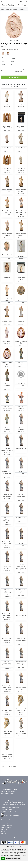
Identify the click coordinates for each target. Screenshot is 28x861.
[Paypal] (13, 842)
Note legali (3, 833)
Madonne (8, 9)
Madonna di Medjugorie (18, 9)
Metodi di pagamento (6, 823)
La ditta (17, 823)
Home (2, 9)
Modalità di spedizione (6, 825)
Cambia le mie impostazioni (13, 858)
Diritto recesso (4, 829)
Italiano (21, 1)
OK (3, 858)
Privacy (3, 831)
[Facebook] (2, 814)
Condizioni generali (6, 827)
